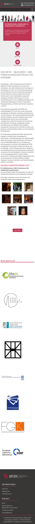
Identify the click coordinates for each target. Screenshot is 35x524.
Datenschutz (7, 494)
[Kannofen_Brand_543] (18, 187)
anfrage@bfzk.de (28, 5)
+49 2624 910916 (28, 3)
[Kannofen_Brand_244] (6, 187)
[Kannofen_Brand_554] (23, 211)
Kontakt (5, 489)
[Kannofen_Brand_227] (6, 199)
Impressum (6, 491)
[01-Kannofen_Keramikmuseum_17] (29, 187)
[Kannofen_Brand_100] (12, 211)
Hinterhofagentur (27, 522)
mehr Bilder (17, 230)
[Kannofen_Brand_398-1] (18, 199)
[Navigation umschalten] (32, 9)
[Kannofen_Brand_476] (29, 199)
